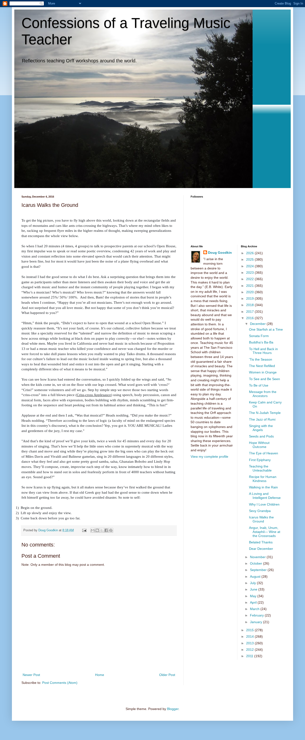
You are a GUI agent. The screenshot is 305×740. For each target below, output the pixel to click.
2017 (250, 311)
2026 (250, 253)
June (254, 589)
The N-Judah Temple (265, 413)
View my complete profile (209, 456)
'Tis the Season (260, 359)
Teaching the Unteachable (260, 468)
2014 (250, 636)
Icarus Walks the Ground (261, 519)
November (258, 557)
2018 (250, 305)
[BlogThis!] (97, 530)
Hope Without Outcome (259, 445)
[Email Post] (84, 530)
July (253, 583)
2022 (250, 279)
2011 (250, 656)
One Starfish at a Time (266, 329)
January (256, 622)
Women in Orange (263, 372)
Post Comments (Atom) (59, 683)
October (256, 563)
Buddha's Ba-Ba (261, 342)
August (255, 576)
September (259, 570)
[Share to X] (101, 530)
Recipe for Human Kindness (262, 479)
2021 (250, 286)
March (255, 609)
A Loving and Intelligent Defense (265, 496)
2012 (250, 649)
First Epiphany (260, 460)
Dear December (261, 549)
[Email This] (92, 530)
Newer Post (31, 675)
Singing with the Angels (261, 428)
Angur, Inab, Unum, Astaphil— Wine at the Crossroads (264, 532)
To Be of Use (258, 385)
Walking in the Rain (263, 487)
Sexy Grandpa (260, 511)
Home (99, 675)
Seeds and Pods (261, 436)
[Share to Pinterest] (110, 530)
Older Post (167, 675)
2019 (250, 298)
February (257, 615)
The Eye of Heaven (263, 453)
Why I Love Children (264, 504)
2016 (250, 318)
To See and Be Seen (264, 379)
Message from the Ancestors (262, 394)
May (253, 596)
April (254, 602)
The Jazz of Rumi (262, 419)
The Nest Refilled (262, 366)
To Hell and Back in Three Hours (263, 351)
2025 (250, 259)
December (258, 324)
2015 (250, 630)
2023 (250, 272)
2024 (250, 266)
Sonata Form (259, 336)
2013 (250, 643)
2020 (250, 292)
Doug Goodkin (220, 252)
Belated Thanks (261, 542)
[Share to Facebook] (106, 530)
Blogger (172, 709)
